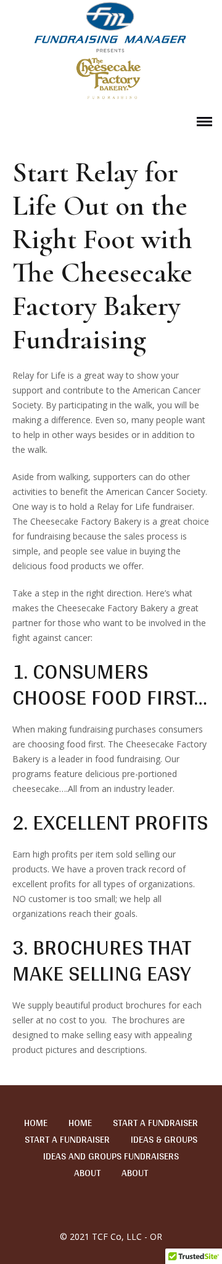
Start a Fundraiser (155, 1123)
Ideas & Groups (164, 1139)
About (87, 1173)
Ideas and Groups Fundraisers (111, 1156)
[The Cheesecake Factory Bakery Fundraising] (111, 51)
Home (35, 1123)
